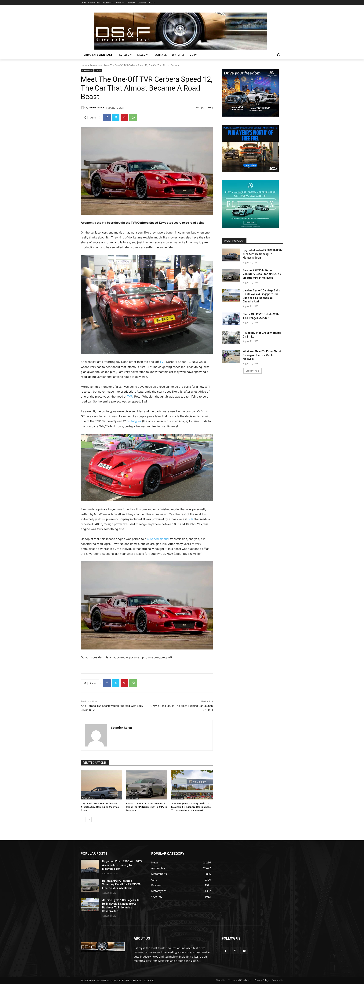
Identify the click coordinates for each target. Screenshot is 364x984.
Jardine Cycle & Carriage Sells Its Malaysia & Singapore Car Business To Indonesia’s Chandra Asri (191, 807)
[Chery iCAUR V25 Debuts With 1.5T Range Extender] (231, 318)
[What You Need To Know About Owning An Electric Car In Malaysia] (231, 356)
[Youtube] (244, 950)
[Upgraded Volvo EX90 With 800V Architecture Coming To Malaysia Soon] (101, 784)
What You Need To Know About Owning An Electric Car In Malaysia (262, 355)
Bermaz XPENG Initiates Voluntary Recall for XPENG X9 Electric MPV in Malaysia (146, 807)
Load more (251, 370)
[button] (278, 54)
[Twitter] (115, 117)
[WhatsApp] (133, 117)
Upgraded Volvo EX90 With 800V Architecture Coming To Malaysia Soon (100, 807)
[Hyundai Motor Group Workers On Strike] (231, 337)
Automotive (96, 65)
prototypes (134, 421)
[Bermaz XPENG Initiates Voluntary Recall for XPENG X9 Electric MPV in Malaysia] (147, 784)
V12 (191, 519)
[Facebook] (107, 117)
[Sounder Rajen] (83, 108)
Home (84, 65)
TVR (162, 362)
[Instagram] (234, 950)
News (98, 70)
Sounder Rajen (96, 107)
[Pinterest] (124, 117)
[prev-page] (83, 819)
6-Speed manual (158, 539)
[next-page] (89, 819)
